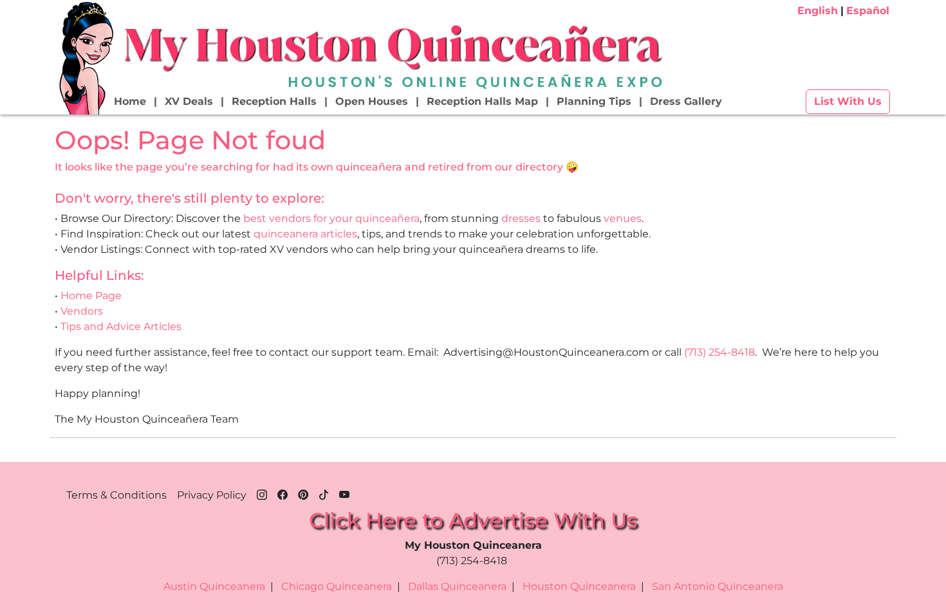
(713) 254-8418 (719, 352)
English (817, 11)
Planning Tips (594, 101)
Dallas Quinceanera (457, 586)
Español (867, 11)
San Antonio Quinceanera (717, 586)
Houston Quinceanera (579, 586)
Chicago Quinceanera (336, 586)
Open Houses (371, 101)
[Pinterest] (303, 492)
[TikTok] (323, 492)
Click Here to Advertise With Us (473, 520)
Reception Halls (274, 101)
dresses (521, 218)
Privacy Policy (211, 495)
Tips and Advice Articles (120, 326)
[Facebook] (282, 492)
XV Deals (189, 101)
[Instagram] (262, 492)
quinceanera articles (305, 234)
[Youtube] (344, 492)
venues (623, 218)
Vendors (81, 311)
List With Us (848, 101)
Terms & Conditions (116, 495)
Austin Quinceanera (214, 586)
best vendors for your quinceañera (331, 218)
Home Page (91, 295)
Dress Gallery (686, 101)
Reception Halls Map (482, 101)
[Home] (85, 57)
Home (130, 101)
